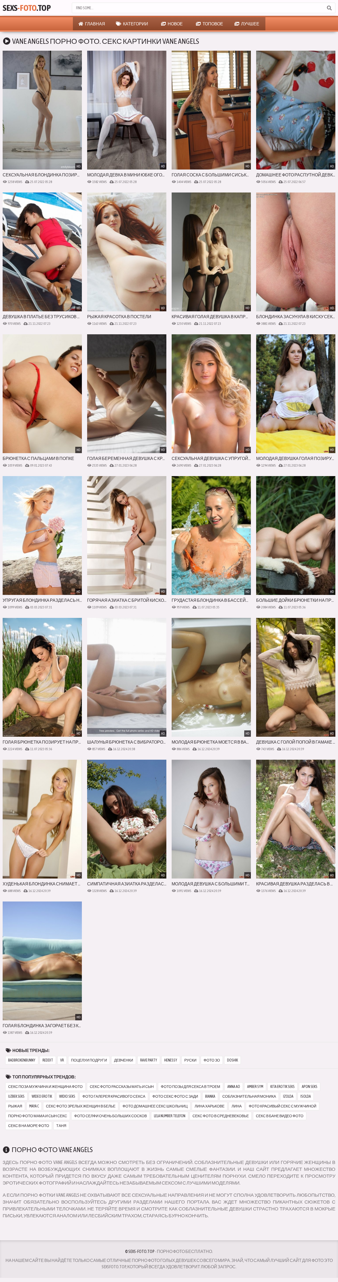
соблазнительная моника (249, 1096)
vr (62, 1060)
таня (61, 1126)
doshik (232, 1060)
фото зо (212, 1060)
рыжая (15, 1106)
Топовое (212, 23)
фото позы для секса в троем (190, 1086)
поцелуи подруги (89, 1060)
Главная (94, 23)
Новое (175, 23)
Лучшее (250, 23)
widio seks (67, 1096)
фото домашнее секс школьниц (155, 1106)
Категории (135, 23)
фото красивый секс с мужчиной (282, 1106)
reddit (48, 1060)
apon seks (309, 1086)
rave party (148, 1060)
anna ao (233, 1086)
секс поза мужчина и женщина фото (45, 1086)
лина (237, 1106)
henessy (170, 1060)
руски (190, 1060)
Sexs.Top (27, 8)
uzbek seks (16, 1096)
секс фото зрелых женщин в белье (80, 1106)
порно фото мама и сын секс (37, 1116)
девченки (123, 1060)
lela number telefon (169, 1116)
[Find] (329, 8)
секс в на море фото (28, 1126)
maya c (34, 1106)
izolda (288, 1096)
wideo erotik (42, 1096)
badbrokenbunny (21, 1060)
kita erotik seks (282, 1086)
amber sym (255, 1086)
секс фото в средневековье (221, 1116)
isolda (306, 1096)
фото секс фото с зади (175, 1096)
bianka (210, 1096)
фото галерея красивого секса (113, 1096)
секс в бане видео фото (279, 1116)
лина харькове (209, 1106)
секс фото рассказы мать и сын (122, 1086)
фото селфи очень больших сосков (110, 1116)
